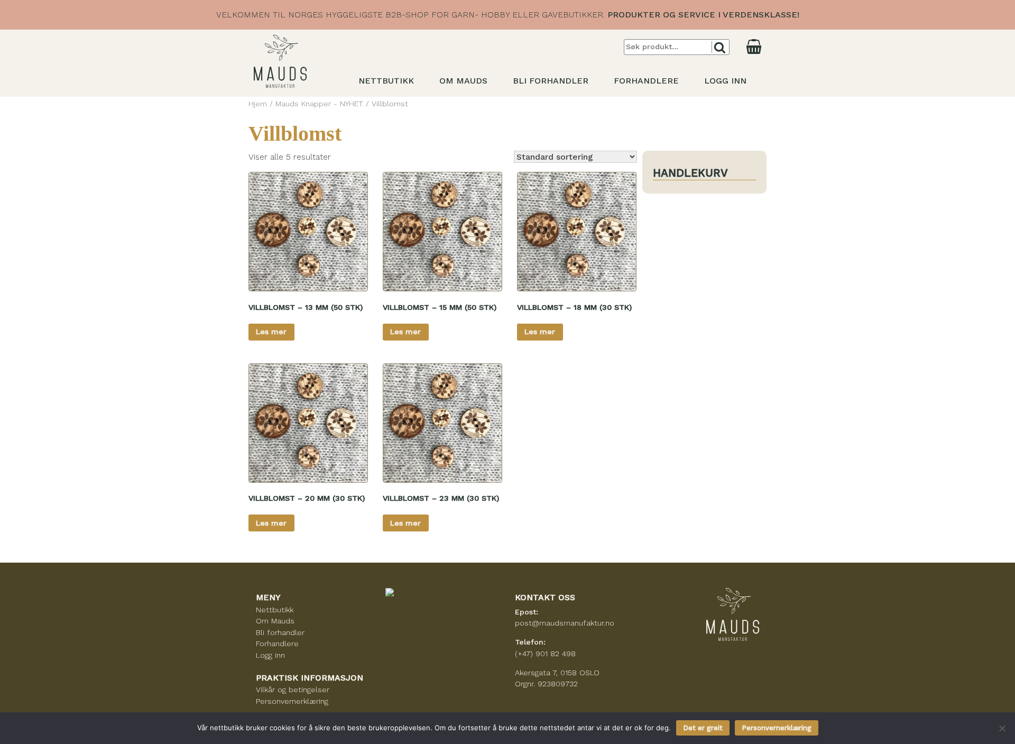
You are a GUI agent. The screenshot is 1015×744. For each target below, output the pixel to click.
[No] (1001, 728)
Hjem (257, 103)
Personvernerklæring (292, 701)
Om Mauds (463, 81)
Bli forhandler (550, 81)
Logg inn (725, 81)
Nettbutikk (386, 81)
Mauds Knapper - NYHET (319, 103)
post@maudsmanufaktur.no (564, 623)
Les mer (271, 331)
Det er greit (703, 728)
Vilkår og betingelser (292, 689)
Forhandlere (646, 81)
